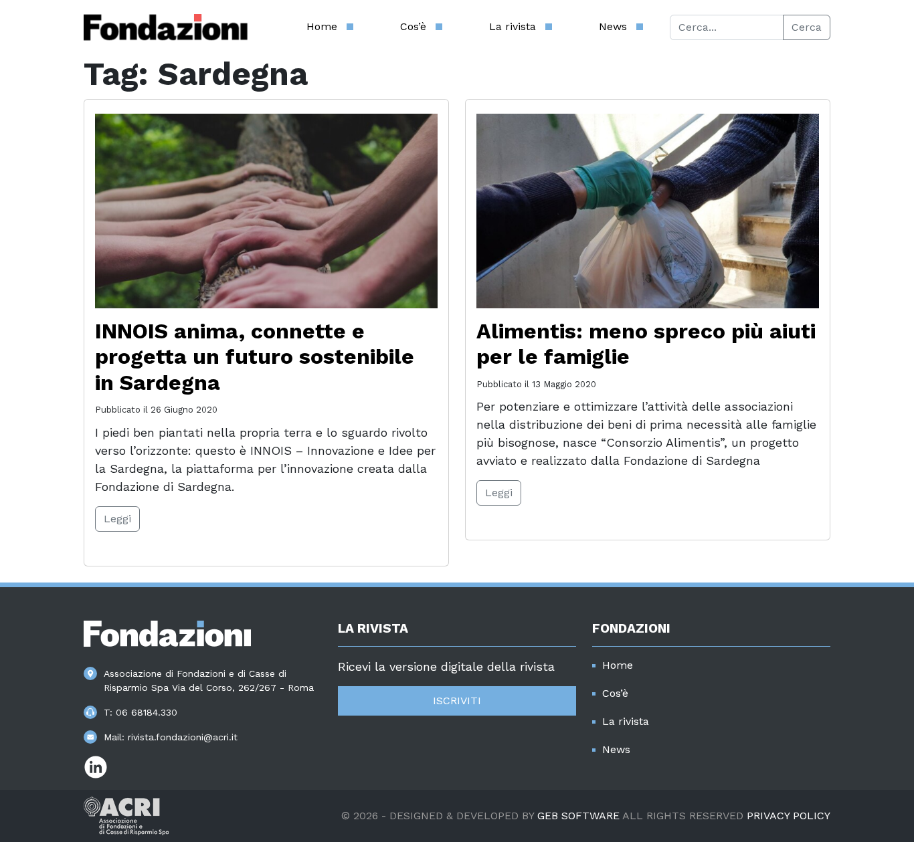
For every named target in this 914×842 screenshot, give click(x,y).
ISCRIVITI (457, 700)
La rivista (512, 26)
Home (321, 26)
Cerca (807, 27)
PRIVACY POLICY (788, 815)
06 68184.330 (146, 712)
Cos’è (413, 26)
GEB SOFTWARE (578, 815)
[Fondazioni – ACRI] (166, 27)
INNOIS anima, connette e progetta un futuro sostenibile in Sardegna (254, 356)
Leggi (117, 518)
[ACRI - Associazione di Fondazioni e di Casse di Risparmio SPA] (126, 815)
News (613, 26)
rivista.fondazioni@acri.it (183, 737)
